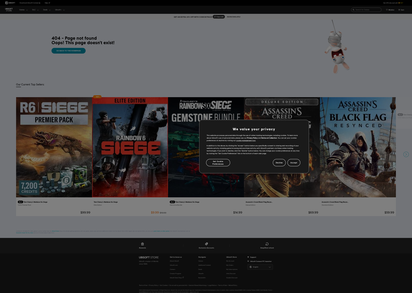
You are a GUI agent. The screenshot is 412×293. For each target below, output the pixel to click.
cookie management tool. (246, 140)
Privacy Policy (252, 138)
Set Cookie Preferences (218, 162)
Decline (279, 163)
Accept (293, 163)
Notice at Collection (269, 138)
